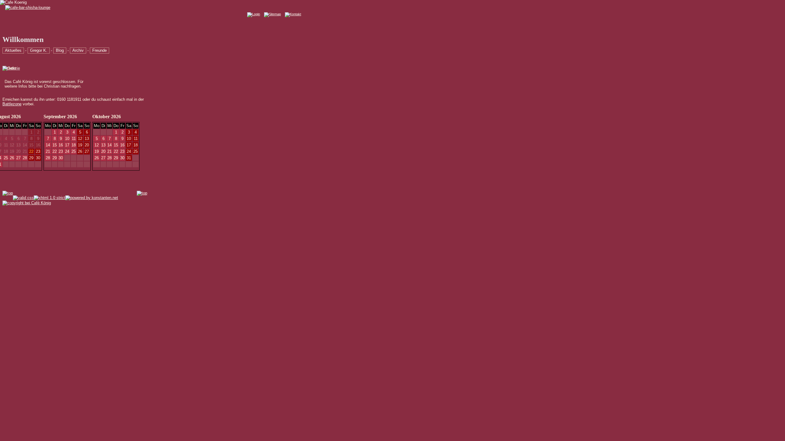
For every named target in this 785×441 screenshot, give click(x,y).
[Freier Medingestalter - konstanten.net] (91, 197)
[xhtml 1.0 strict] (49, 197)
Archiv (78, 50)
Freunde (99, 50)
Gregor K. (38, 50)
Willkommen (23, 39)
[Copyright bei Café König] (26, 202)
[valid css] (23, 197)
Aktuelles (13, 50)
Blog (60, 50)
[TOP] (7, 193)
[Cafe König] (13, 2)
